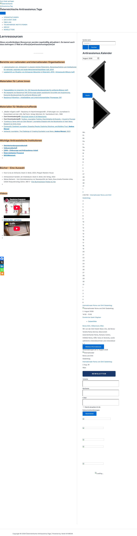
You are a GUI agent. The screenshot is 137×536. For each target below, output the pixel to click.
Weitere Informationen (93, 347)
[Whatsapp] (2, 270)
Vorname (85, 379)
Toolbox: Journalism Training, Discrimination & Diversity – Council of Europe (48, 119)
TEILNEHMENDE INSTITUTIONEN (15, 25)
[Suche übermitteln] (85, 47)
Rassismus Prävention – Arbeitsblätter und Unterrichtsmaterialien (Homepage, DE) (33, 97)
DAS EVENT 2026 (10, 20)
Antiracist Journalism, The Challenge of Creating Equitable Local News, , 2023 (37, 131)
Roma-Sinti (86, 326)
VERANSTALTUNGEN (11, 17)
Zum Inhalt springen (7, 1)
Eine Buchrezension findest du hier (43, 182)
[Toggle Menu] (3, 13)
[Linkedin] (2, 266)
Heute (87, 95)
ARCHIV (6, 27)
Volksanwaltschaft (10, 148)
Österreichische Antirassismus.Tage (21, 9)
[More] (2, 273)
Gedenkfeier (92, 321)
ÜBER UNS (7, 22)
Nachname (86, 388)
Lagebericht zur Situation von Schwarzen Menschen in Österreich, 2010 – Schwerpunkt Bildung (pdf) (39, 72)
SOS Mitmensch (9, 155)
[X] (2, 262)
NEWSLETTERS (9, 30)
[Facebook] (2, 258)
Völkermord (95, 326)
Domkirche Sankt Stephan (92, 317)
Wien (102, 326)
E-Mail (84, 398)
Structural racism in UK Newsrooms (33, 116)
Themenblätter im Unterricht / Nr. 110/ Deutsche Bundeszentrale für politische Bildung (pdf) (36, 90)
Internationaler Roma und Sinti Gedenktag (97, 305)
